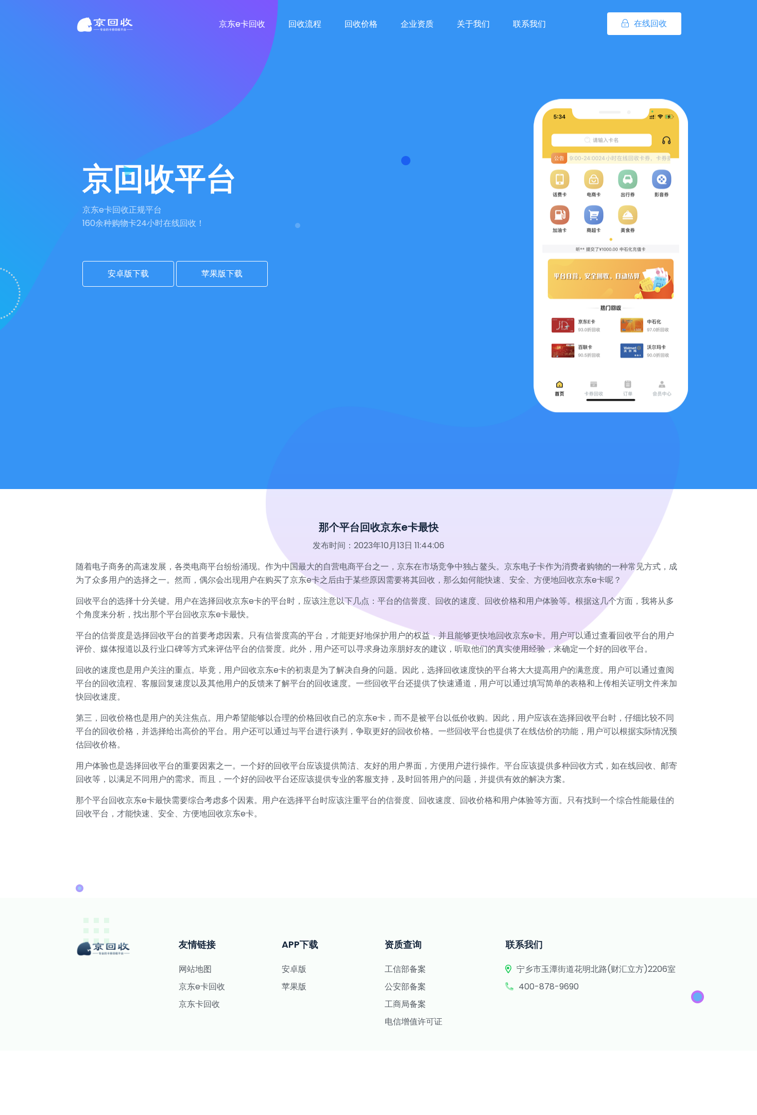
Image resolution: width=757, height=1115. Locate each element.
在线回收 (650, 23)
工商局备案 (405, 1004)
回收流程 (304, 24)
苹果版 (294, 986)
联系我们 (529, 24)
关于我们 (473, 24)
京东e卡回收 (242, 24)
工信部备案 (405, 969)
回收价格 (361, 24)
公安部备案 (405, 986)
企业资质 (417, 24)
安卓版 (294, 969)
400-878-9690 (549, 986)
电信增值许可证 (413, 1021)
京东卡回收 (199, 1004)
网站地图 (195, 969)
